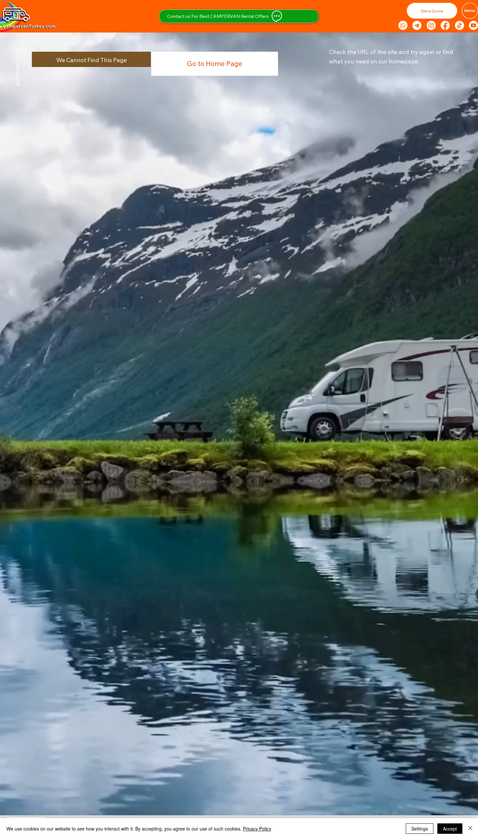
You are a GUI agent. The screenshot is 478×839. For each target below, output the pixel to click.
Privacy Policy (257, 828)
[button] (146, 10)
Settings (419, 828)
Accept (450, 828)
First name (20, 96)
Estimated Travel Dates (34, 157)
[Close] (470, 828)
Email (15, 127)
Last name (93, 96)
